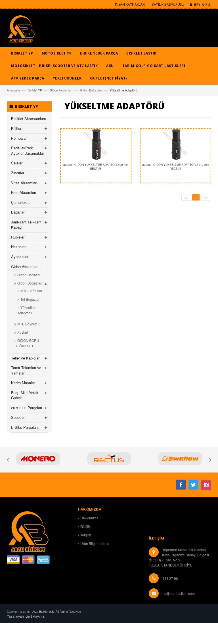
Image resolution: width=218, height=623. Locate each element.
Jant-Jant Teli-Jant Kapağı (26, 224)
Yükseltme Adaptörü (27, 310)
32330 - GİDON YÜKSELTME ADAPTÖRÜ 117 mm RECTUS (175, 167)
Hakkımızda (89, 517)
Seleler (16, 163)
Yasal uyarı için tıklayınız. (26, 616)
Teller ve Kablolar (25, 358)
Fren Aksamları (23, 192)
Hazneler (18, 246)
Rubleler (17, 237)
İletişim (85, 534)
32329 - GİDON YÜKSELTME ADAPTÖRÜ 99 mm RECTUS (95, 167)
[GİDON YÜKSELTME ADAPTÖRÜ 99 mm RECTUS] (96, 144)
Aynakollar (19, 256)
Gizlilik (85, 526)
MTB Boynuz (27, 323)
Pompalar (19, 138)
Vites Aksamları (24, 182)
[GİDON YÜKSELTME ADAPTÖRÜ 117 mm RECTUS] (176, 144)
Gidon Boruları (28, 274)
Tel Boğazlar (30, 299)
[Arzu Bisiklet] (21, 30)
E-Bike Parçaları (24, 427)
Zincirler (17, 172)
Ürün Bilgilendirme (94, 543)
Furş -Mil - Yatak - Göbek (26, 395)
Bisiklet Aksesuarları (28, 118)
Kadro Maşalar (23, 382)
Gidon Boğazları (91, 90)
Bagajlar (17, 212)
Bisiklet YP (35, 90)
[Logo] (28, 530)
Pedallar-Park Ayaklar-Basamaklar (27, 150)
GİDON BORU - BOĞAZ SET (27, 343)
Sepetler (18, 417)
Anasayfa (13, 90)
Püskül (22, 332)
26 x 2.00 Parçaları (26, 407)
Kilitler (16, 128)
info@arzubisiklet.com (178, 593)
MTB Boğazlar (31, 290)
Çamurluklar (21, 202)
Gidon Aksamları (61, 90)
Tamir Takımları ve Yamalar (26, 370)
